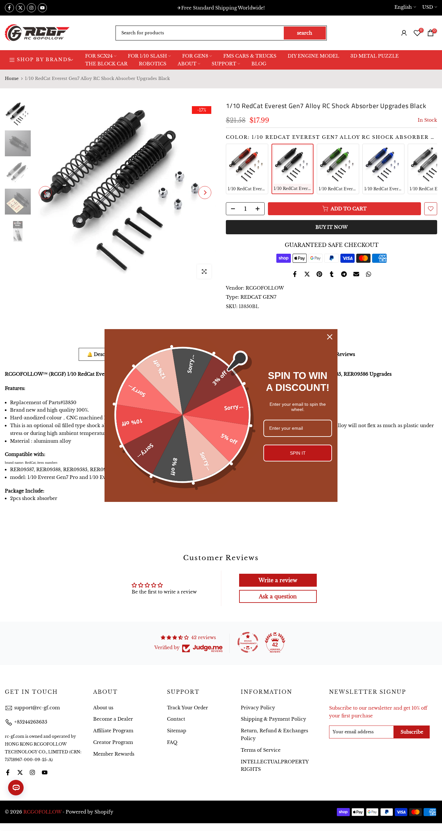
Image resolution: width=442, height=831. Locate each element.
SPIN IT (298, 453)
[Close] (329, 337)
